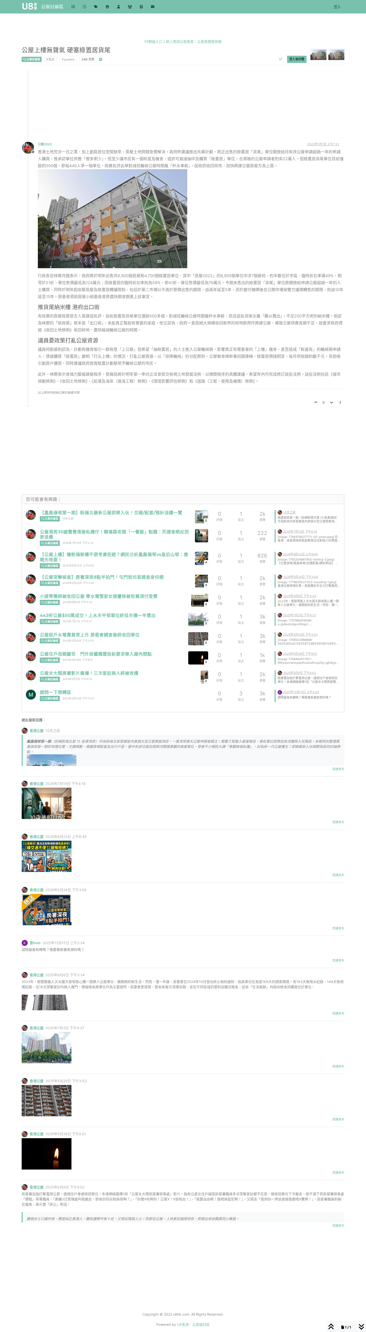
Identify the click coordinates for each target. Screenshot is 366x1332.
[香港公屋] (31, 515)
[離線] (30, 147)
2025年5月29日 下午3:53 (78, 640)
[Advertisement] (171, 104)
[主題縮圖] (201, 535)
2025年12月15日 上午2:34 (301, 692)
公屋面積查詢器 (209, 41)
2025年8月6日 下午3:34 (77, 602)
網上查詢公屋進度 (180, 41)
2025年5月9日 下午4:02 (77, 679)
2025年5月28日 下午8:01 (77, 660)
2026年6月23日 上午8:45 (78, 565)
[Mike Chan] (31, 695)
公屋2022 (45, 144)
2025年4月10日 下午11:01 (78, 698)
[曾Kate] (280, 692)
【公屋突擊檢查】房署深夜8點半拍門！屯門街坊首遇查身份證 (102, 577)
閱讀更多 (338, 769)
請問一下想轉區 (55, 692)
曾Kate (35, 943)
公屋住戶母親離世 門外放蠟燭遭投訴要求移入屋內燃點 (96, 654)
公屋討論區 (52, 6)
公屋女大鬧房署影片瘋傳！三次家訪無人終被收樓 (89, 673)
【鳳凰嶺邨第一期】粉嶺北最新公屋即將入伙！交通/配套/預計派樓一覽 (111, 512)
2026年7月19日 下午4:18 (77, 543)
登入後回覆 (296, 59)
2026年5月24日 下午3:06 (78, 583)
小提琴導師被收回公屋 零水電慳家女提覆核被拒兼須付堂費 (99, 596)
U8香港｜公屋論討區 (193, 1324)
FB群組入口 (153, 41)
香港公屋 (37, 730)
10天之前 (68, 518)
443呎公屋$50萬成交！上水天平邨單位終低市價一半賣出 (98, 615)
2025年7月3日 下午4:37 (77, 621)
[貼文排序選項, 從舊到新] (281, 59)
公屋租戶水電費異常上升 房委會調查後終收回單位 (90, 634)
